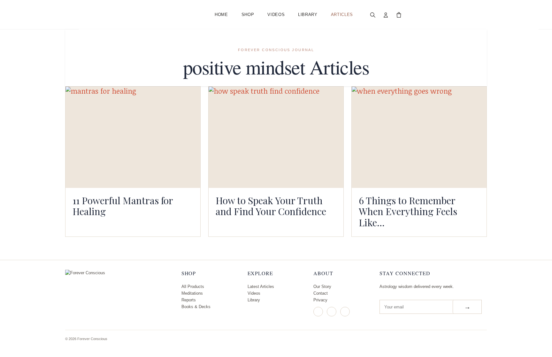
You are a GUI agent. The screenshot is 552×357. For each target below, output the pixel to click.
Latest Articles (261, 286)
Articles (342, 14)
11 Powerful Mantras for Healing (123, 206)
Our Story (322, 286)
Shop (247, 14)
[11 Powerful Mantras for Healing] (132, 137)
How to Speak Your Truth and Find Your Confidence (271, 206)
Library (308, 14)
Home (221, 14)
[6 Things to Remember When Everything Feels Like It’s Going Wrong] (419, 137)
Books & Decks (196, 306)
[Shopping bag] (399, 14)
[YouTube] (345, 311)
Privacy (320, 300)
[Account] (386, 14)
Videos (276, 14)
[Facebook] (331, 311)
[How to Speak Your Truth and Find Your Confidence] (276, 137)
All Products (192, 286)
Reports (188, 300)
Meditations (192, 293)
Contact (320, 293)
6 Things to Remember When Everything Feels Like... (408, 211)
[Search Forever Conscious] (373, 14)
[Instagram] (318, 311)
